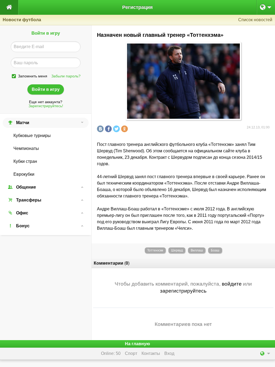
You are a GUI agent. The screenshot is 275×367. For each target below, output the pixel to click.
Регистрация (137, 7)
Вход (169, 353)
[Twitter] (117, 128)
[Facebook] (109, 128)
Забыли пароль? (66, 76)
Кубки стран (25, 161)
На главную (137, 343)
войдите (232, 284)
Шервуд (177, 250)
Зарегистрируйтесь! (45, 106)
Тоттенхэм (155, 250)
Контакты (151, 353)
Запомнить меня (32, 76)
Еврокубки (23, 174)
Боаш (215, 250)
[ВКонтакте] (101, 128)
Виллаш (197, 250)
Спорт (131, 353)
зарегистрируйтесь (183, 291)
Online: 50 (111, 353)
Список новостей (255, 19)
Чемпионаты (26, 148)
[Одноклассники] (125, 128)
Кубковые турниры (32, 135)
